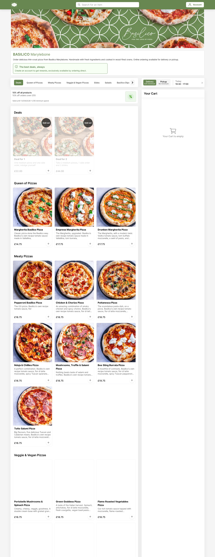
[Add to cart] (48, 170)
